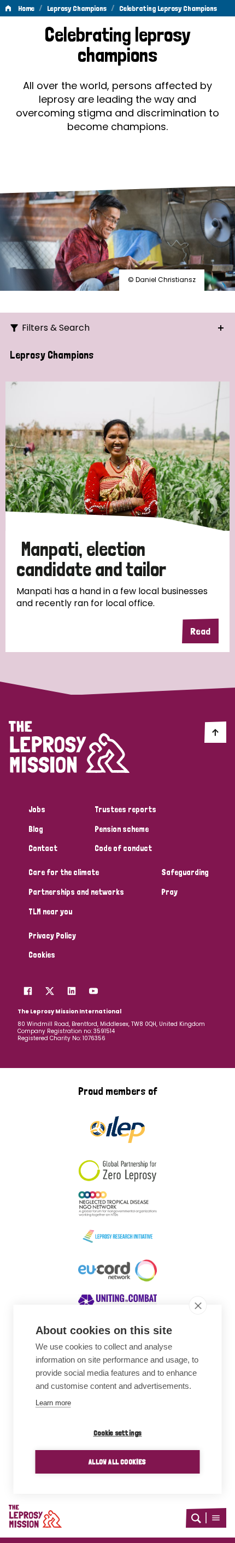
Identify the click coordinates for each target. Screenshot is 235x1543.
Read (200, 631)
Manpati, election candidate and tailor (91, 559)
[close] (198, 1305)
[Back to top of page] (215, 732)
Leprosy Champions (77, 8)
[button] (216, 1518)
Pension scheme (122, 829)
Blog (35, 829)
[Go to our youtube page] (93, 987)
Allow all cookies (117, 1461)
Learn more (53, 1403)
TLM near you (50, 912)
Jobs (36, 809)
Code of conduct (123, 848)
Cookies (41, 955)
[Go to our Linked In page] (71, 987)
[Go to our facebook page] (28, 987)
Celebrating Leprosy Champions (168, 8)
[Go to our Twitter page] (49, 987)
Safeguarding (185, 872)
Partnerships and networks (76, 892)
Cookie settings (117, 1432)
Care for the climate (63, 872)
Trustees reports (125, 809)
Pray (169, 892)
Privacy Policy (52, 936)
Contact (42, 848)
